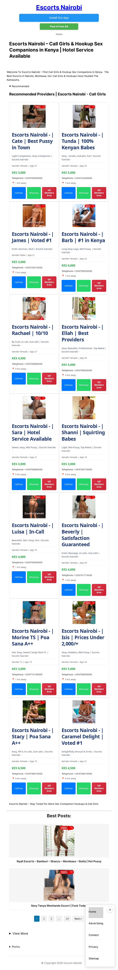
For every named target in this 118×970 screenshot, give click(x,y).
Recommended (20, 86)
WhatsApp (34, 192)
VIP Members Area (49, 193)
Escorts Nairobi (59, 7)
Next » (78, 918)
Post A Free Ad (59, 26)
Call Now (19, 192)
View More (20, 933)
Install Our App (59, 17)
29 (67, 918)
